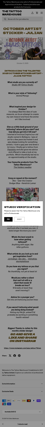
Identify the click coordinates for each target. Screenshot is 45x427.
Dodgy (19, 219)
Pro (8, 219)
